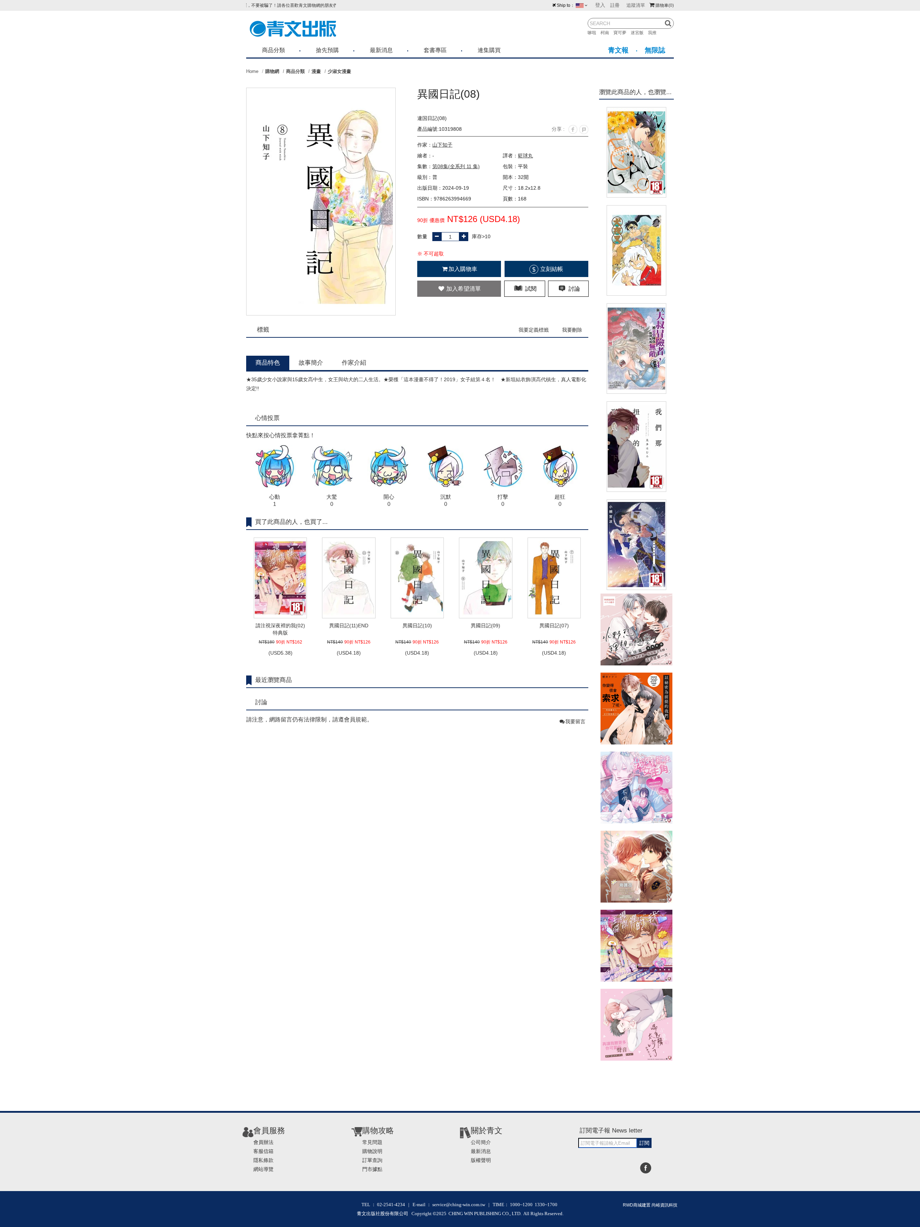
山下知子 (442, 145)
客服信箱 (263, 1151)
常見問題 (372, 1142)
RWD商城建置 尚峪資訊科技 (650, 1205)
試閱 (530, 289)
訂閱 (644, 1143)
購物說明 (372, 1151)
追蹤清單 (635, 5)
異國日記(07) (554, 625)
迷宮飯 (639, 33)
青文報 (618, 50)
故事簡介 (311, 362)
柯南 (607, 33)
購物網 (272, 71)
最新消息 (381, 50)
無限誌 (655, 50)
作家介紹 (354, 362)
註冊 (615, 5)
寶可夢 (622, 33)
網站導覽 (263, 1169)
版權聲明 (481, 1160)
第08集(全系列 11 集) (456, 166)
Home (252, 71)
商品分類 (273, 50)
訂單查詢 (372, 1160)
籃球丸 (525, 155)
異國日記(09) (485, 625)
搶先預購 (327, 50)
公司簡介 (481, 1142)
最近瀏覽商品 (273, 680)
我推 (654, 33)
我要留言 (575, 721)
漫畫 (316, 71)
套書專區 (435, 50)
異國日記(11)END (348, 625)
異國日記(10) (417, 625)
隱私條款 (263, 1160)
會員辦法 (263, 1142)
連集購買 (489, 50)
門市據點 (372, 1169)
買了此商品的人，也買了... (291, 521)
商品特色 (268, 362)
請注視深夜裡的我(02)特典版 (280, 629)
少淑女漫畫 (339, 71)
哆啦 (594, 33)
